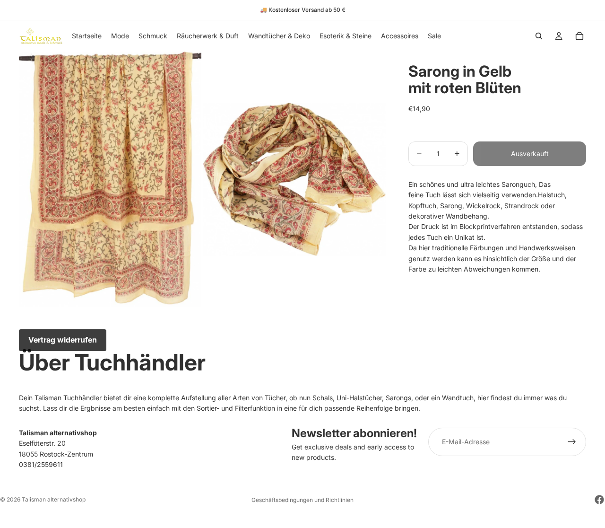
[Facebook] (599, 499)
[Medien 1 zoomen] (110, 179)
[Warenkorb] (579, 36)
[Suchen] (538, 36)
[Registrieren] (572, 442)
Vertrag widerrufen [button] (62, 339)
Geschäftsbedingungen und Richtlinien (302, 499)
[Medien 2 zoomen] (294, 179)
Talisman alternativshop (54, 499)
